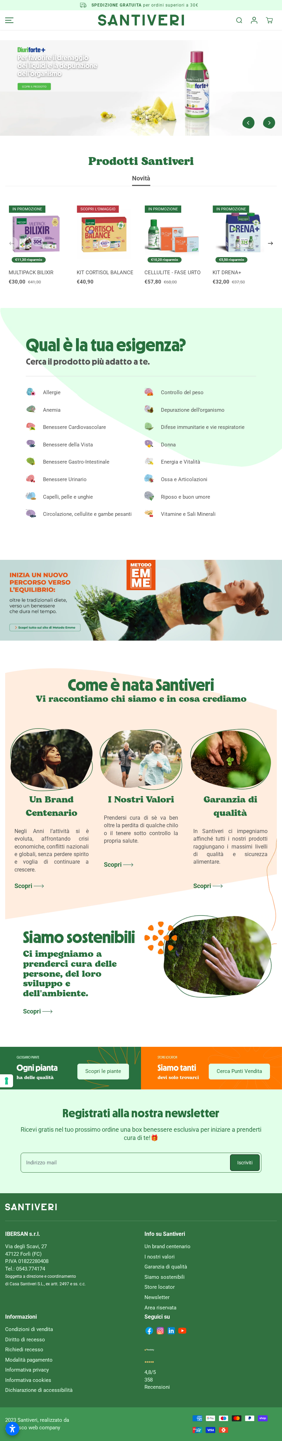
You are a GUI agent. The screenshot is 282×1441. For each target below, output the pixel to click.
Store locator (159, 1287)
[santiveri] (141, 20)
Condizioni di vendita (29, 1329)
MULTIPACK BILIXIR (31, 272)
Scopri (24, 885)
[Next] (269, 123)
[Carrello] (269, 20)
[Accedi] (254, 20)
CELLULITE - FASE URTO (172, 272)
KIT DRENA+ (227, 272)
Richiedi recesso (24, 1349)
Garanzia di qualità (165, 1267)
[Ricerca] (239, 20)
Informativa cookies (28, 1380)
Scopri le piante (103, 1071)
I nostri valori (159, 1257)
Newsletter (157, 1297)
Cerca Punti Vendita (239, 1071)
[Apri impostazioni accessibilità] (12, 1429)
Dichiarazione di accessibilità (39, 1390)
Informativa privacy (27, 1370)
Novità (141, 178)
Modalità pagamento (29, 1360)
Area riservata (160, 1308)
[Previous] (248, 123)
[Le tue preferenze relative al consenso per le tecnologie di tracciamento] (6, 1080)
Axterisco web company (32, 1428)
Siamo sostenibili (164, 1277)
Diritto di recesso (25, 1340)
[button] (8, 20)
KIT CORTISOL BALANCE (105, 272)
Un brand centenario (167, 1246)
